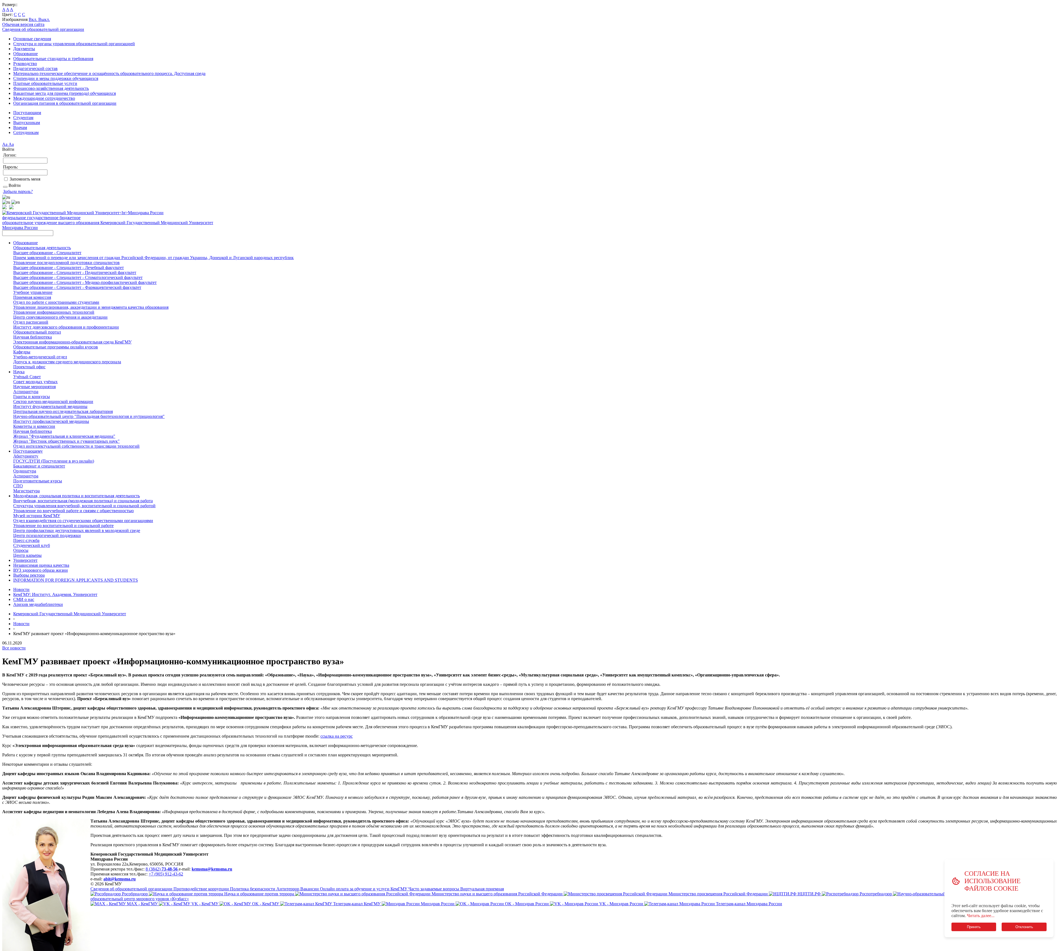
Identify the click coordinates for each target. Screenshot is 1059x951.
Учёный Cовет (27, 376)
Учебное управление (32, 292)
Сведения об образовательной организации (43, 29)
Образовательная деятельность (42, 247)
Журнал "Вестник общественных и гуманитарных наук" (66, 441)
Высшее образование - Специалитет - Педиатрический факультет (74, 272)
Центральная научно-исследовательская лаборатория (63, 411)
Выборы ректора (29, 575)
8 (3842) (162, 869)
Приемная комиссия (32, 297)
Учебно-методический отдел (40, 356)
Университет (25, 560)
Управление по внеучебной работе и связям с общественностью (73, 510)
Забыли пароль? (18, 191)
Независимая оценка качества (41, 565)
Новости (21, 589)
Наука (19, 371)
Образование (25, 53)
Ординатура (24, 471)
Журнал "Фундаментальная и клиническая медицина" (64, 436)
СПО (18, 485)
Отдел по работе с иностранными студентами (56, 302)
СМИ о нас (23, 599)
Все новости (14, 648)
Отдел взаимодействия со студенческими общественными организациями (83, 520)
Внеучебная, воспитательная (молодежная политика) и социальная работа (83, 500)
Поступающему (28, 451)
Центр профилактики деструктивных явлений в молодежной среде (76, 530)
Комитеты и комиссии (34, 426)
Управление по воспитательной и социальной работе (63, 525)
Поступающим (27, 112)
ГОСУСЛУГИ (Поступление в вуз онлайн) (53, 461)
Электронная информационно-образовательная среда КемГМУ (72, 342)
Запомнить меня (25, 179)
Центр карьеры (27, 555)
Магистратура (26, 490)
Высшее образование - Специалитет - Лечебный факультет (68, 267)
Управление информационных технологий (53, 312)
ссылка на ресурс (336, 736)
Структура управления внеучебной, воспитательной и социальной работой (84, 505)
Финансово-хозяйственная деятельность (51, 88)
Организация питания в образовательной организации (64, 103)
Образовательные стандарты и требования (53, 58)
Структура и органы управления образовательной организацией (74, 43)
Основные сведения (32, 38)
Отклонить (1024, 927)
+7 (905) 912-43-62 (166, 874)
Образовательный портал (37, 332)
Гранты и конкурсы (31, 396)
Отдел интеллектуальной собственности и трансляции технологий (76, 446)
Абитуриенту (25, 456)
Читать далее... (980, 915)
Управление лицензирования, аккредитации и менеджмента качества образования (91, 307)
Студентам (23, 117)
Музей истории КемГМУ (36, 515)
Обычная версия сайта (23, 24)
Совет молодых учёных (35, 381)
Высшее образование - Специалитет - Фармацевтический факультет (77, 287)
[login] (5, 187)
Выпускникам (26, 122)
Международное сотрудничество (44, 98)
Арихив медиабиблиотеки (38, 604)
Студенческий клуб (31, 545)
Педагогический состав (35, 68)
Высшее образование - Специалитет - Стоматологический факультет (78, 277)
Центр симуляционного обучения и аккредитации (60, 317)
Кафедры (21, 352)
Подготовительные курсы (37, 481)
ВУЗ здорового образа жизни (40, 570)
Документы (24, 48)
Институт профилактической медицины (51, 421)
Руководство (25, 63)
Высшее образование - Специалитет (47, 252)
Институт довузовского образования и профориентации (66, 327)
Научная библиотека (32, 337)
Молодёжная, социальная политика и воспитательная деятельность (76, 495)
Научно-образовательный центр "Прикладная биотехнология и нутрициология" (89, 416)
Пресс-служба (26, 540)
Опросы (20, 550)
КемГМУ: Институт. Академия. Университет (55, 594)
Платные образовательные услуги (45, 83)
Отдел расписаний (30, 322)
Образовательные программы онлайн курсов (55, 347)
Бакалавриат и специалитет (39, 466)
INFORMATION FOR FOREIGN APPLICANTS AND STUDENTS (75, 580)
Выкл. (44, 19)
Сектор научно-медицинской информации (53, 401)
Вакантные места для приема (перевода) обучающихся (64, 93)
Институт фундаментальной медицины (50, 406)
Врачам (20, 127)
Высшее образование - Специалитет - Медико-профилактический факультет (85, 282)
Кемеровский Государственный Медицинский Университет (69, 613)
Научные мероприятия (34, 386)
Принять (974, 927)
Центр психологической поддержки (47, 535)
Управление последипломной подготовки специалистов (66, 262)
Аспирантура (25, 391)
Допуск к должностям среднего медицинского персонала (67, 361)
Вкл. (33, 19)
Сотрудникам (26, 132)
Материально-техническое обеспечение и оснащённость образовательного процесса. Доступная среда (109, 73)
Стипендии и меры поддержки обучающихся (55, 78)
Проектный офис (29, 366)
